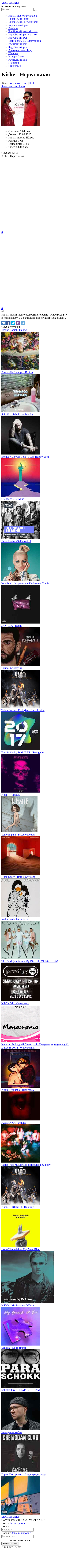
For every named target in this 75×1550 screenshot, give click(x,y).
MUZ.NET (10, 2)
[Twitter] (13, 323)
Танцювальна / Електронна (24, 40)
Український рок (18, 25)
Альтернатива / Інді (20, 50)
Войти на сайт (10, 1543)
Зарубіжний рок (17, 47)
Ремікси (13, 28)
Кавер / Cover (16, 56)
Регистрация (17, 1523)
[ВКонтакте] (3, 323)
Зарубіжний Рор (18, 37)
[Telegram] (23, 323)
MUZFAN (10, 1516)
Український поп (18, 18)
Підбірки (13, 62)
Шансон (13, 53)
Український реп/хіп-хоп (23, 21)
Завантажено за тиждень (23, 15)
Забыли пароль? (21, 1532)
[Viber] (18, 323)
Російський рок (17, 43)
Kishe (32, 83)
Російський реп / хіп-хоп (23, 31)
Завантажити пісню (13, 86)
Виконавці (14, 65)
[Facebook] (8, 323)
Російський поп (17, 59)
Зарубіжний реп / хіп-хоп (23, 34)
